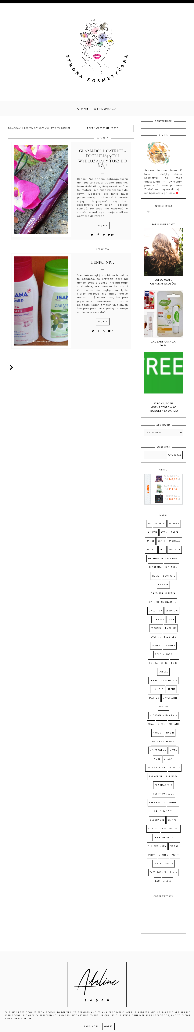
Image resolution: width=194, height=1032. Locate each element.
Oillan (168, 759)
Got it (108, 1026)
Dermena (158, 619)
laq (157, 881)
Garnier (169, 645)
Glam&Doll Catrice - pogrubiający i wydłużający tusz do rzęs (102, 158)
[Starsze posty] (11, 367)
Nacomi (158, 732)
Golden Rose (163, 654)
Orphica (174, 767)
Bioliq (156, 575)
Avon (164, 532)
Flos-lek (170, 636)
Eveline (156, 636)
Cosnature (168, 602)
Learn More (91, 1026)
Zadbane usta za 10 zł (163, 343)
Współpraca (105, 108)
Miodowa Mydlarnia (163, 715)
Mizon (161, 724)
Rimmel (173, 802)
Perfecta (172, 776)
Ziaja (173, 872)
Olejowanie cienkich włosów (163, 281)
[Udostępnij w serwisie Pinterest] (104, 234)
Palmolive (156, 776)
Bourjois (169, 575)
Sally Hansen (163, 811)
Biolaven (171, 567)
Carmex (163, 584)
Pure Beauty (157, 802)
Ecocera (156, 628)
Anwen (152, 532)
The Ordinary (157, 846)
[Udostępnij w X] (92, 234)
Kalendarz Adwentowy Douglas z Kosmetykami (172, 485)
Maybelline (170, 698)
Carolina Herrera (163, 593)
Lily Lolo (157, 689)
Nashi (170, 732)
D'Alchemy (155, 610)
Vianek (163, 854)
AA (149, 523)
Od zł (172, 479)
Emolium (170, 628)
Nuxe (157, 759)
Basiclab (174, 541)
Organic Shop (156, 767)
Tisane (174, 846)
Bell (162, 549)
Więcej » (102, 225)
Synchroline (170, 828)
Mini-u (163, 706)
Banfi (161, 541)
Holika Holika (158, 663)
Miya (151, 724)
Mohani (174, 724)
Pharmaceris (163, 785)
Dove (171, 619)
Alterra (174, 523)
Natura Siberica (163, 741)
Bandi (150, 541)
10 (112, 234)
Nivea (173, 750)
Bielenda (174, 549)
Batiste (151, 549)
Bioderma (155, 567)
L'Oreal (163, 671)
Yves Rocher (158, 872)
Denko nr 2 (102, 262)
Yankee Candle (163, 863)
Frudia (156, 645)
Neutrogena (158, 750)
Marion (154, 698)
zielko (167, 881)
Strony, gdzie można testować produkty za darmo (163, 407)
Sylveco (153, 828)
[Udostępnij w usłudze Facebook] (99, 234)
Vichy (175, 854)
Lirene (171, 689)
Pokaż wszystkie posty (102, 128)
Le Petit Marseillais (163, 680)
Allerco (159, 523)
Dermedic (172, 610)
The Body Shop (163, 837)
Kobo (174, 663)
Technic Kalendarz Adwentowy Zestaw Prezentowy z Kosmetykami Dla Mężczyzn (172, 495)
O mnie (83, 108)
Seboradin (157, 820)
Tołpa (152, 854)
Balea (175, 532)
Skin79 (172, 820)
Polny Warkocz (163, 793)
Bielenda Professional (163, 558)
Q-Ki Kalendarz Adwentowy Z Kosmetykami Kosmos (172, 476)
